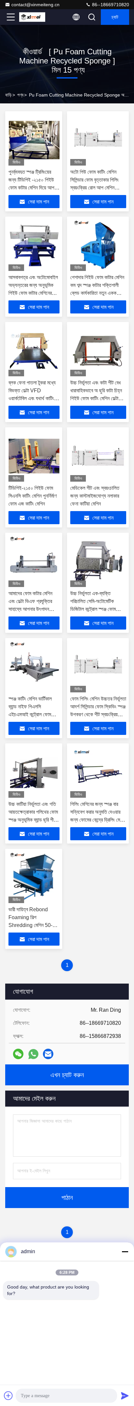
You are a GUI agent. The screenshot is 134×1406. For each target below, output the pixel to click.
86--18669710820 (110, 4)
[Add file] (8, 1395)
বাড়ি (8, 95)
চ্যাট (115, 17)
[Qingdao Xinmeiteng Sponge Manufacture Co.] (32, 17)
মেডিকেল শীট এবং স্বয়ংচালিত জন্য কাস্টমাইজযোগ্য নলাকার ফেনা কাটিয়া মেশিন (94, 496)
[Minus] (125, 1251)
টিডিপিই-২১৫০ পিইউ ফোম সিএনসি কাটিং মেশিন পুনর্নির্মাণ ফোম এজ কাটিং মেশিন (32, 496)
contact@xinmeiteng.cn (35, 4)
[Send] (125, 1395)
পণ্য (20, 95)
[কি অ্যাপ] (33, 1054)
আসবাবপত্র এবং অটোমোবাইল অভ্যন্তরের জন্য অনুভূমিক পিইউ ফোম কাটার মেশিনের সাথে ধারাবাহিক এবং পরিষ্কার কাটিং (33, 293)
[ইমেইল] (48, 1054)
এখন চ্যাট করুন (67, 1074)
